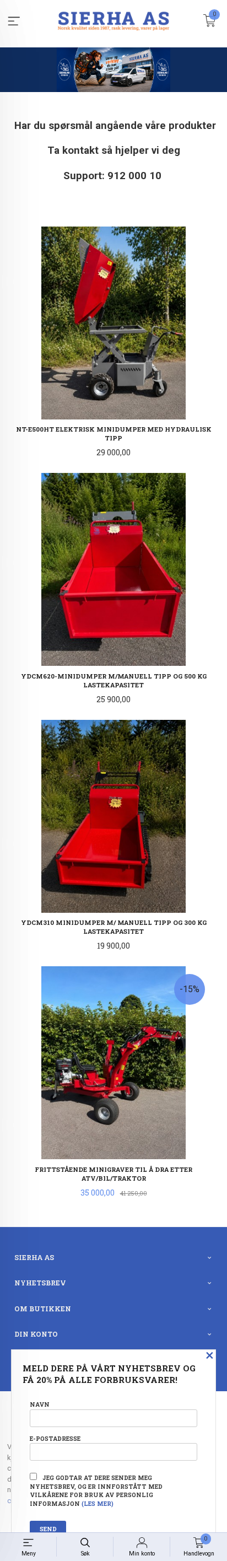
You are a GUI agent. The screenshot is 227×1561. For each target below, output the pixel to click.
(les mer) (98, 1504)
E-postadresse (55, 1438)
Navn (40, 1404)
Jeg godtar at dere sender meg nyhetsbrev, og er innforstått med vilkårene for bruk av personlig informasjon (96, 1491)
